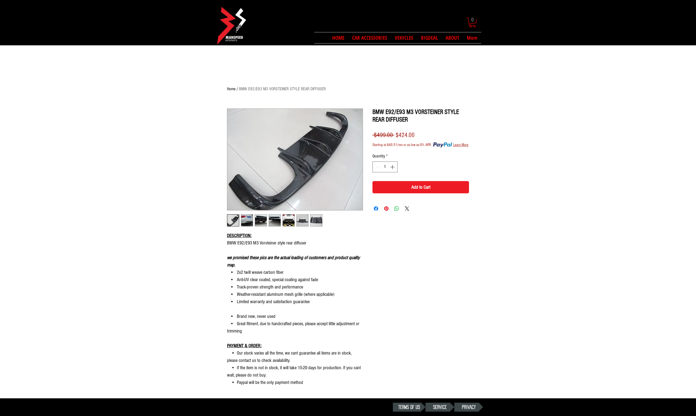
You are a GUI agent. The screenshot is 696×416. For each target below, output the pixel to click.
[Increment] (393, 167)
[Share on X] (407, 208)
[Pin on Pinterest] (386, 208)
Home (231, 88)
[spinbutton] (385, 167)
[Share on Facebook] (376, 208)
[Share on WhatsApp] (396, 208)
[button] (472, 22)
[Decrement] (377, 167)
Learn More (460, 145)
